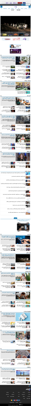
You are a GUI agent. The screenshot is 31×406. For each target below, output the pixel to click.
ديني (1, 8)
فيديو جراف (29, 396)
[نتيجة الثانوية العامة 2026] (15, 40)
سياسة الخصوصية (12, 402)
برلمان (8, 396)
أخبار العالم (13, 394)
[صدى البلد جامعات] (15, 3)
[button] (29, 24)
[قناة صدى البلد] (24, 3)
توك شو (9, 8)
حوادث (18, 8)
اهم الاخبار (25, 8)
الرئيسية (29, 8)
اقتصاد (18, 396)
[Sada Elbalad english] (7, 3)
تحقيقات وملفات (28, 398)
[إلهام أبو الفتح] (15, 47)
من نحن (20, 402)
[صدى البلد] (15, 7)
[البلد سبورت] (20, 3)
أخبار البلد (22, 8)
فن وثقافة (12, 8)
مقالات (24, 398)
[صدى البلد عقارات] (10, 3)
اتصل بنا (17, 402)
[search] (1, 7)
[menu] (30, 7)
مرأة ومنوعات (5, 8)
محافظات (24, 396)
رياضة (16, 8)
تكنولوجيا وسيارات (12, 396)
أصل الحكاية (7, 394)
